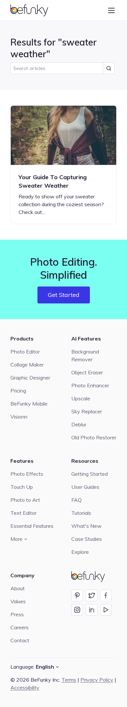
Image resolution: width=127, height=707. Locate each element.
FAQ (76, 500)
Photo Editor (25, 351)
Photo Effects (26, 474)
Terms (69, 679)
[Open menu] (111, 10)
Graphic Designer (30, 377)
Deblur (78, 424)
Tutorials (81, 513)
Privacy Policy (96, 679)
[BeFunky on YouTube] (106, 610)
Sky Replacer (86, 411)
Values (18, 601)
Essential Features (31, 526)
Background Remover (85, 355)
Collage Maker (27, 364)
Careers (19, 627)
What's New (86, 526)
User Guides (85, 487)
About (17, 588)
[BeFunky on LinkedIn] (91, 610)
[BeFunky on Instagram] (77, 610)
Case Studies (86, 539)
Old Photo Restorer (93, 437)
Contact (19, 640)
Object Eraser (87, 372)
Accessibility (24, 687)
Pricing (18, 390)
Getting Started (89, 474)
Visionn (18, 416)
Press (17, 614)
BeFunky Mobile (29, 403)
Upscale (80, 398)
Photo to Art (25, 500)
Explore (80, 552)
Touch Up (21, 487)
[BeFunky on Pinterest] (77, 595)
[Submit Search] (109, 68)
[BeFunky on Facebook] (106, 595)
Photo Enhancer (90, 385)
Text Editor (23, 513)
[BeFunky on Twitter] (91, 595)
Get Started (63, 295)
